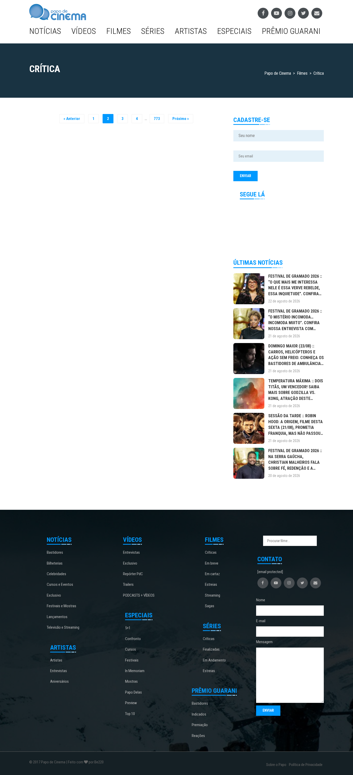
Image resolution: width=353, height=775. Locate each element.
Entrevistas (58, 670)
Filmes (118, 31)
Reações (198, 735)
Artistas (191, 31)
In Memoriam (134, 670)
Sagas (209, 606)
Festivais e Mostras (61, 606)
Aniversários (59, 681)
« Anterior (72, 118)
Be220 (99, 762)
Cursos (130, 649)
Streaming (212, 595)
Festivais (132, 660)
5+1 (128, 628)
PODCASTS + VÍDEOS (139, 595)
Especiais (234, 31)
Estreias (211, 584)
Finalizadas (211, 649)
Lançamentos (57, 616)
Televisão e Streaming (63, 627)
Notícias (45, 31)
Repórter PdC (133, 574)
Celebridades (56, 574)
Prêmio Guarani (291, 31)
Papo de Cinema (53, 762)
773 (157, 118)
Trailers (128, 584)
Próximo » (180, 118)
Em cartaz (212, 574)
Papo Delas (133, 692)
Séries (152, 31)
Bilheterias (55, 563)
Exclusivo (54, 595)
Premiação (200, 725)
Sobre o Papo (276, 764)
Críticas (211, 552)
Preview (131, 703)
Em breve (211, 563)
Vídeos (83, 31)
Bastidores (55, 552)
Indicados (199, 714)
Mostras (131, 681)
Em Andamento (214, 660)
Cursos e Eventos (60, 584)
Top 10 (130, 713)
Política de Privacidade (306, 764)
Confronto (133, 638)
